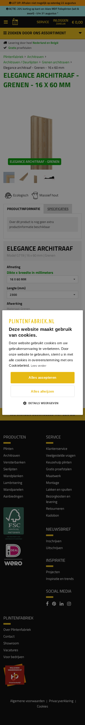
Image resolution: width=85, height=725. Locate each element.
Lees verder (38, 366)
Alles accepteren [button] (42, 377)
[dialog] (42, 362)
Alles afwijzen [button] (42, 391)
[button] (42, 403)
